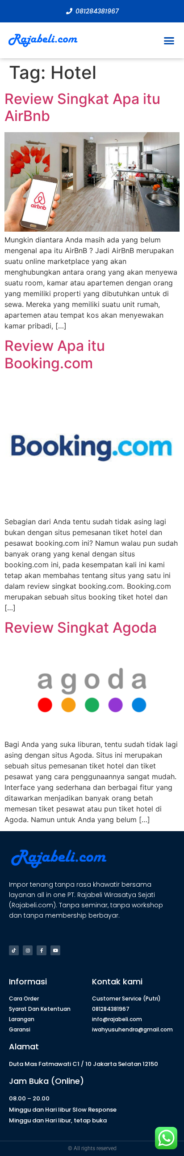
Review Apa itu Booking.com (54, 354)
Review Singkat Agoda (80, 627)
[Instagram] (28, 950)
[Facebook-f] (41, 950)
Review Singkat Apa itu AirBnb (82, 107)
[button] (169, 40)
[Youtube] (55, 950)
